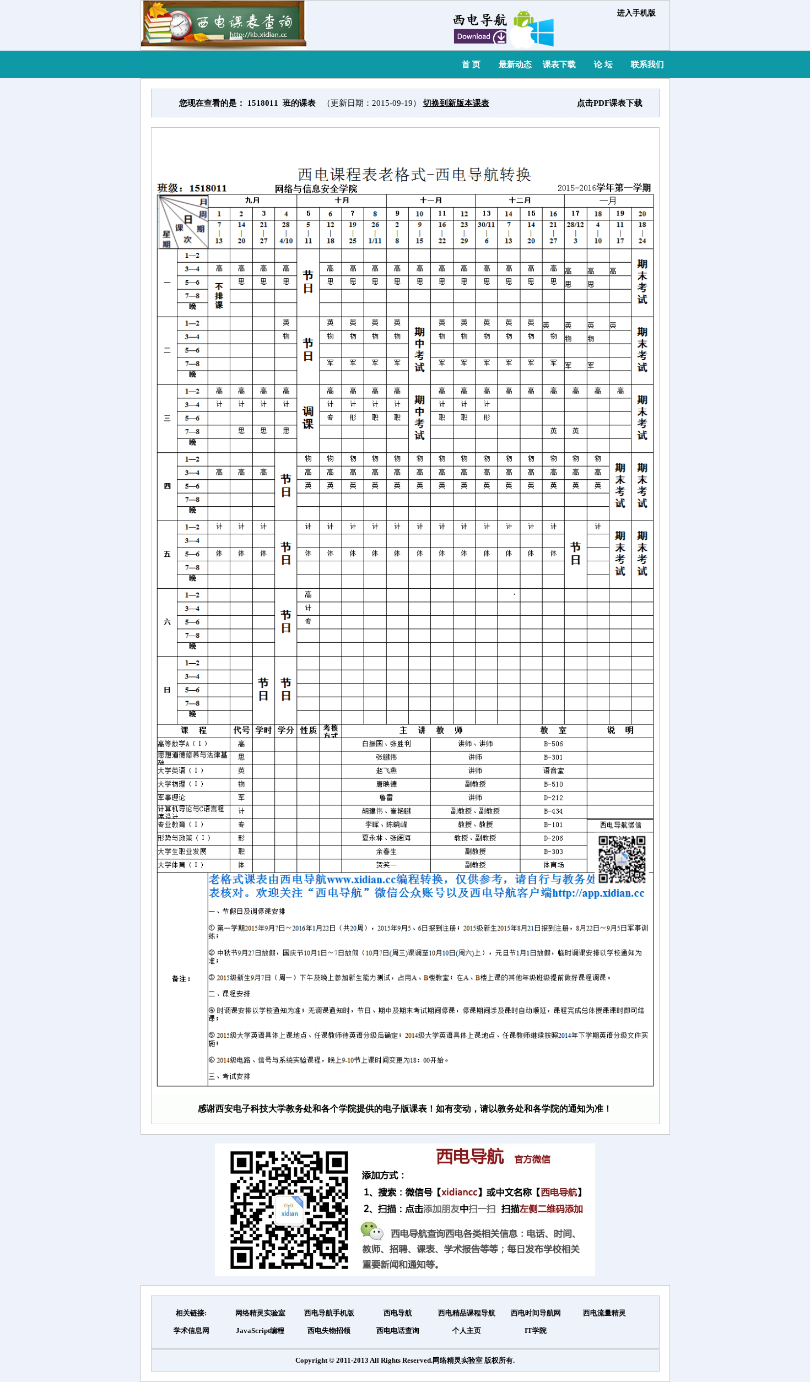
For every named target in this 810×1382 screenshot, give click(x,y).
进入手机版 (636, 13)
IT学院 (536, 1330)
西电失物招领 (328, 1330)
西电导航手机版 (329, 1313)
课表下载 (559, 64)
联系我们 (647, 64)
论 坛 (603, 64)
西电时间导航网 (536, 1313)
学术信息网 (191, 1330)
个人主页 (466, 1330)
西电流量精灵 (604, 1313)
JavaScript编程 (260, 1330)
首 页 (471, 64)
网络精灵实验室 (260, 1313)
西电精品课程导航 (466, 1313)
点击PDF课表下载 (609, 103)
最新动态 (515, 64)
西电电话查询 (397, 1330)
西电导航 (398, 1313)
